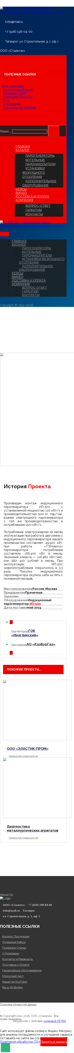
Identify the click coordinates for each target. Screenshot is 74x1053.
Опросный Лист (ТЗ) (17, 97)
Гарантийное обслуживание (22, 970)
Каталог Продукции (15, 936)
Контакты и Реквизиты (17, 959)
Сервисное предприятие (23, 756)
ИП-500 (35, 604)
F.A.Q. (6, 100)
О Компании (12, 104)
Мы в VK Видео (12, 987)
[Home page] (1, 338)
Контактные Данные (18, 89)
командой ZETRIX (55, 1021)
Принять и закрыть (53, 1042)
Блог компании (13, 86)
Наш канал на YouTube (19, 107)
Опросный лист (13, 976)
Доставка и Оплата (15, 964)
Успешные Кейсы (14, 942)
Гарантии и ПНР (14, 93)
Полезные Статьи (14, 947)
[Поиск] (53, 131)
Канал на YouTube (14, 981)
